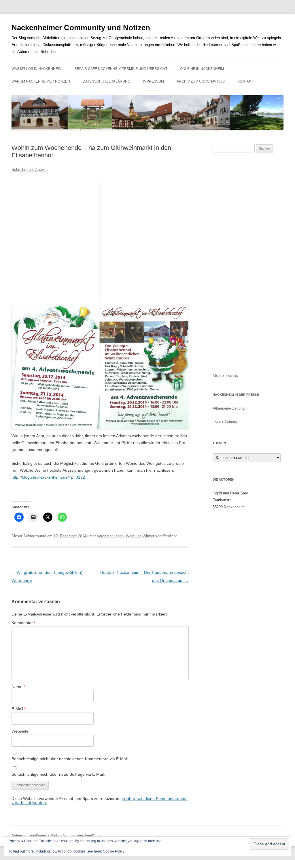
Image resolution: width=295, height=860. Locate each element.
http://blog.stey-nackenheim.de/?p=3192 (48, 477)
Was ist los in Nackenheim (37, 69)
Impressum (153, 81)
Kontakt (245, 81)
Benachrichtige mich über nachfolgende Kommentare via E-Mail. (70, 758)
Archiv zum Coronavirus (201, 81)
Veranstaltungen (110, 536)
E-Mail (19, 708)
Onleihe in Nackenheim (202, 69)
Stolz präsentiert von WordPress (76, 836)
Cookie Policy (113, 851)
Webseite (20, 731)
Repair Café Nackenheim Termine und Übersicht (120, 69)
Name (18, 686)
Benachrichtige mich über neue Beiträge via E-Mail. (58, 774)
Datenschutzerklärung (106, 81)
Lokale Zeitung (225, 422)
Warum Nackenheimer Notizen (41, 81)
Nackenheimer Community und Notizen (81, 27)
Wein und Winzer (140, 536)
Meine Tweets (225, 375)
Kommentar (23, 622)
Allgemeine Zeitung (229, 408)
